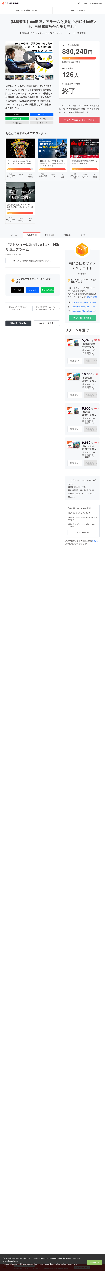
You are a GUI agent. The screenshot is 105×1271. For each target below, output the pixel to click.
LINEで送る (18, 118)
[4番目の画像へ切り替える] (39, 77)
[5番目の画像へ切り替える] (49, 77)
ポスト (18, 114)
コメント (84, 234)
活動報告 (31, 235)
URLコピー (43, 118)
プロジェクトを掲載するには (26, 10)
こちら (95, 540)
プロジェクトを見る (46, 323)
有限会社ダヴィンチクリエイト (35, 33)
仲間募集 (67, 234)
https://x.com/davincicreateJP (83, 311)
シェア (43, 114)
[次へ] (50, 57)
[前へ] (9, 57)
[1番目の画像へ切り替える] (9, 77)
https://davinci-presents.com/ (83, 302)
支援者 (49, 234)
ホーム (14, 234)
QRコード (43, 123)
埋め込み (18, 123)
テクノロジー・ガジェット (64, 33)
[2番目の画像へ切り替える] (19, 77)
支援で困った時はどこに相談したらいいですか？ (81, 525)
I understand (94, 1262)
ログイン (86, 3)
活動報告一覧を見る (18, 323)
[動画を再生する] (29, 57)
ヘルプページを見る (82, 532)
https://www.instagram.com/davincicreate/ (84, 306)
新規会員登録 (97, 3)
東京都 (82, 33)
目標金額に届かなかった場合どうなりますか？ (81, 518)
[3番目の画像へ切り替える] (29, 77)
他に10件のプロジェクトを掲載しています (83, 280)
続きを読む (92, 296)
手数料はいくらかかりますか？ (79, 513)
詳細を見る (74, 361)
